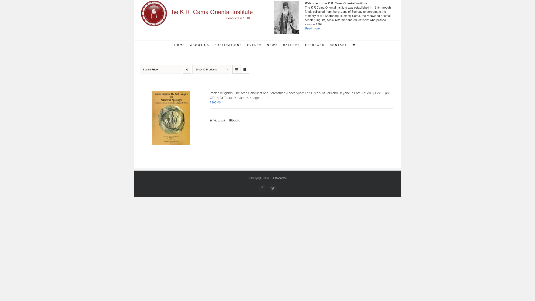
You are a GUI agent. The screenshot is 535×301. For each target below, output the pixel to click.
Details (236, 120)
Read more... (313, 28)
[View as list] (245, 69)
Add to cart (219, 120)
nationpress (280, 178)
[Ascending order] (187, 69)
